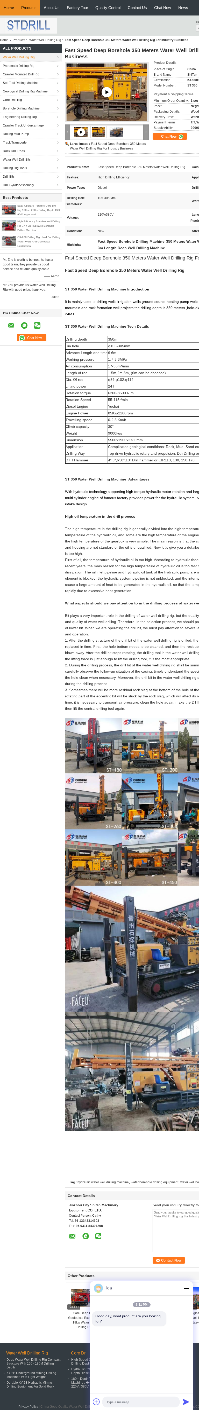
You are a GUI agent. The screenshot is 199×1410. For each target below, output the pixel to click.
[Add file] (96, 1401)
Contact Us (137, 7)
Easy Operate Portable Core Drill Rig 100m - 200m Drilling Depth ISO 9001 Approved (38, 210)
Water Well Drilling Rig (45, 40)
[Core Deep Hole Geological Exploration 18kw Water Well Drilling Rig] (84, 1298)
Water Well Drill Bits (17, 159)
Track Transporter (15, 142)
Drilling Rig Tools (15, 168)
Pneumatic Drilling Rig (18, 66)
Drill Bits (9, 176)
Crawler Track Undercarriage (23, 125)
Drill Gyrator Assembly (18, 185)
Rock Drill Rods (14, 151)
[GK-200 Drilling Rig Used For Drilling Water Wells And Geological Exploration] (9, 241)
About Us (52, 7)
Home (9, 7)
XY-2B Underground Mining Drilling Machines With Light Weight (31, 1375)
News (183, 7)
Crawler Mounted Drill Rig (21, 74)
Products (29, 7)
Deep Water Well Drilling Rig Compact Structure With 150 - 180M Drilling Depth (33, 1363)
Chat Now (162, 8)
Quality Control (107, 7)
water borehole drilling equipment (154, 1182)
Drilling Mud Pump (16, 134)
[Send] (186, 1401)
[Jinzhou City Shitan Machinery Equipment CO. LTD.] (28, 25)
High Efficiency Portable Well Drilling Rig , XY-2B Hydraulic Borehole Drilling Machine (38, 226)
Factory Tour (77, 7)
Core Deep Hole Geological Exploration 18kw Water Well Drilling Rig (84, 1320)
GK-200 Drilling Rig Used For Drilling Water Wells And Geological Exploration (38, 241)
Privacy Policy (28, 1406)
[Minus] (186, 1288)
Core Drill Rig (12, 100)
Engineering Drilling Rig (20, 117)
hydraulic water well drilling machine (103, 1182)
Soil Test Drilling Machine (21, 83)
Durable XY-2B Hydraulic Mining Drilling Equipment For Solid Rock (30, 1384)
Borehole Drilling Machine (21, 108)
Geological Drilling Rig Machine (25, 91)
